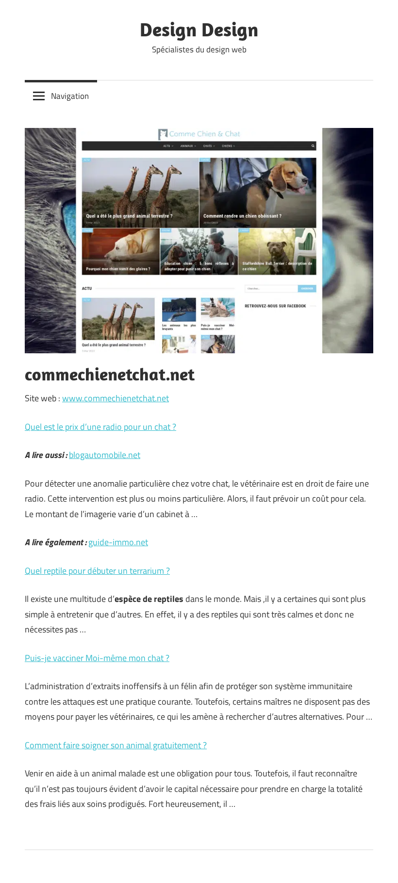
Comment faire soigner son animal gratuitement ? (116, 745)
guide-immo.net (118, 542)
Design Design (199, 29)
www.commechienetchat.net (115, 398)
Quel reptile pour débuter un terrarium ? (97, 570)
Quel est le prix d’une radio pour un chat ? (100, 426)
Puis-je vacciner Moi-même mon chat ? (97, 657)
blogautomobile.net (104, 454)
